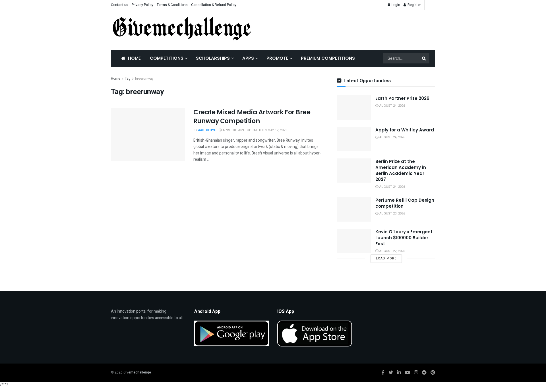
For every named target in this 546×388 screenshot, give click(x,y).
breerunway (144, 78)
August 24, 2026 (392, 105)
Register (414, 4)
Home (134, 58)
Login (395, 4)
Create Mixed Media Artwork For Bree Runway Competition (252, 116)
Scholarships (213, 58)
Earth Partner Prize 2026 (402, 98)
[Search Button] (424, 58)
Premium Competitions (328, 58)
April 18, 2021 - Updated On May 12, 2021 (254, 130)
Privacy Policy (142, 4)
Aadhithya (207, 130)
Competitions (166, 58)
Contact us (119, 4)
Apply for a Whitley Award (404, 130)
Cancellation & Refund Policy (213, 4)
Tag (128, 78)
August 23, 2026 (392, 213)
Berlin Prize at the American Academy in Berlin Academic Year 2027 (400, 170)
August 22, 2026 (392, 251)
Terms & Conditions (172, 4)
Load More (386, 258)
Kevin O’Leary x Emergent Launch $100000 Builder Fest (404, 238)
